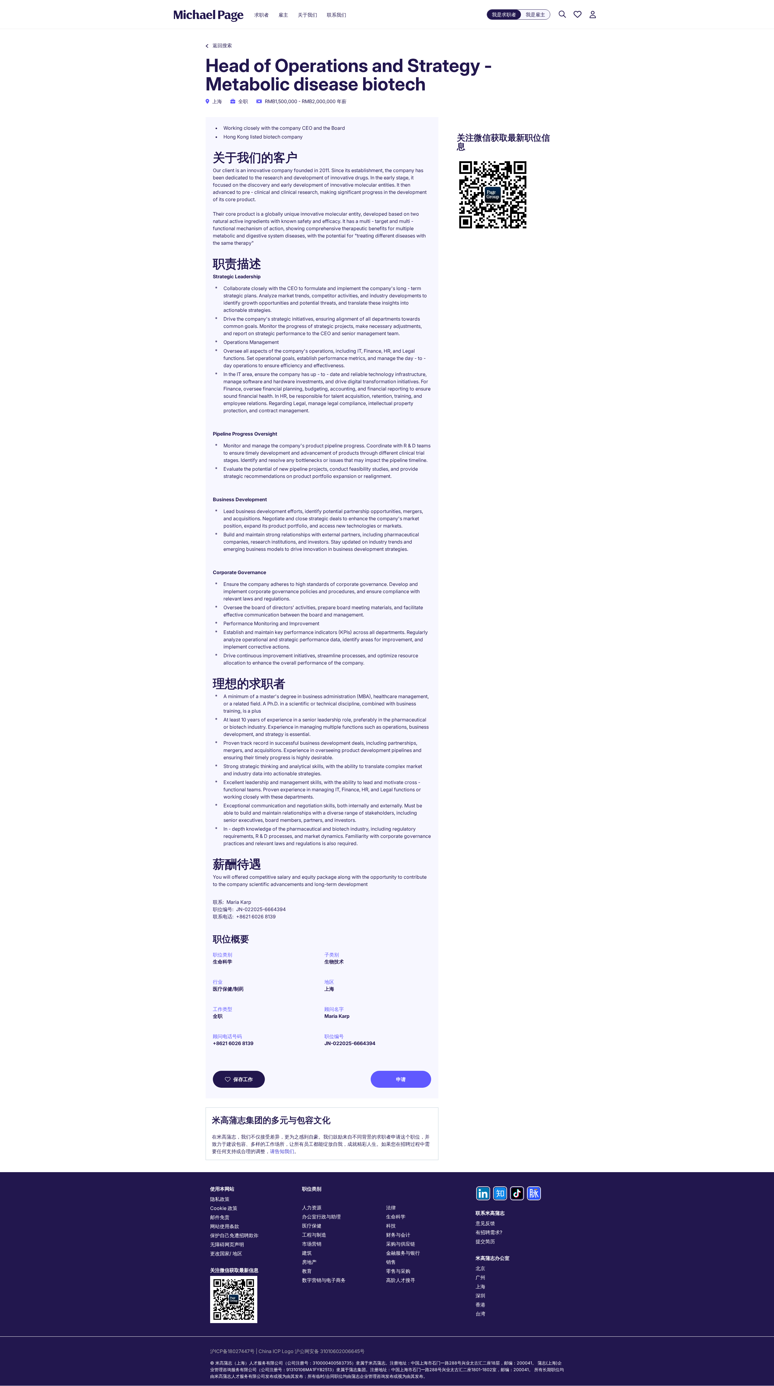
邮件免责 (219, 1217)
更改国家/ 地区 (226, 1253)
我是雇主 (535, 14)
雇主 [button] (283, 15)
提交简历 (485, 1241)
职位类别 (311, 1189)
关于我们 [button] (307, 15)
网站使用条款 (224, 1226)
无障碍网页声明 (227, 1244)
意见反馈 (485, 1223)
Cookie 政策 (223, 1208)
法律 (391, 1208)
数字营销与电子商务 (324, 1280)
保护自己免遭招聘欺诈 (234, 1235)
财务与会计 (398, 1235)
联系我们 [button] (336, 15)
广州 (480, 1277)
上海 (329, 989)
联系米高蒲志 (490, 1213)
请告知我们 (282, 1151)
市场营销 (311, 1244)
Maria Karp (337, 1016)
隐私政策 (219, 1199)
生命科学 (222, 962)
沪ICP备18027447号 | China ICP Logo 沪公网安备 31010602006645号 (288, 1351)
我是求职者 (504, 14)
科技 (391, 1226)
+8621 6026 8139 (233, 1043)
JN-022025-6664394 (350, 1043)
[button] (219, 45)
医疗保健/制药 (228, 989)
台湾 (480, 1314)
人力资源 (311, 1208)
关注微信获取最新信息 (234, 1270)
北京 (480, 1268)
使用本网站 (222, 1189)
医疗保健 (311, 1226)
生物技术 (334, 962)
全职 (218, 1016)
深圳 (480, 1296)
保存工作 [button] (243, 1079)
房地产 (309, 1262)
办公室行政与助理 (321, 1217)
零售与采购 (398, 1271)
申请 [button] (401, 1079)
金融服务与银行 (403, 1253)
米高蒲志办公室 (492, 1258)
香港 (480, 1305)
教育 (307, 1271)
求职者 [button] (261, 15)
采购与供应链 (400, 1244)
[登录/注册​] (592, 15)
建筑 (307, 1253)
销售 (391, 1262)
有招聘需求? (489, 1232)
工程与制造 (314, 1235)
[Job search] (562, 14)
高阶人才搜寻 (400, 1280)
